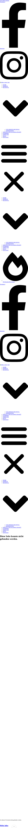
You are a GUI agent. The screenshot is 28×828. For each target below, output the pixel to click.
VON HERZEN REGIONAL (13, 129)
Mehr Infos (4, 825)
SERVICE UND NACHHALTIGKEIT (12, 132)
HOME (4, 84)
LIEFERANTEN (10, 130)
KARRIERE (6, 133)
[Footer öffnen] (14, 826)
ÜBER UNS (6, 134)
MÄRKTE (5, 86)
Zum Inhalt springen (4, 0)
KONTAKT (6, 137)
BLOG (4, 136)
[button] (14, 167)
